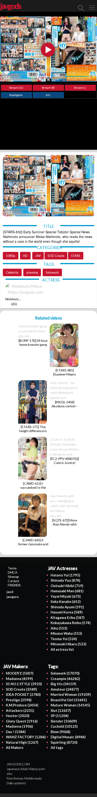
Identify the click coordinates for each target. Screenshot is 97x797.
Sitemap (13, 577)
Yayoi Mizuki (66, 596)
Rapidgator (16, 95)
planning (32, 272)
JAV (38, 256)
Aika (59, 628)
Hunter (17, 716)
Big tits (63, 684)
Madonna (19, 678)
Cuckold (64, 726)
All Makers (14, 747)
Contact (13, 581)
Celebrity (12, 272)
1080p (10, 256)
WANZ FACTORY (26, 737)
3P (60, 716)
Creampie (65, 678)
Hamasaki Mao (67, 591)
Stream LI (80, 87)
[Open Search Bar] (81, 8)
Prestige (19, 700)
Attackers (20, 710)
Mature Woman (70, 705)
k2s (48, 95)
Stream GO (16, 87)
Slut (61, 710)
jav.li (10, 592)
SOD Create (56, 256)
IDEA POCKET (23, 694)
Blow (60, 732)
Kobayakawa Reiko (71, 623)
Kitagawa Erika (68, 617)
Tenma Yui (64, 639)
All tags (57, 747)
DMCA (12, 572)
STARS (75, 256)
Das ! (16, 732)
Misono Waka (66, 633)
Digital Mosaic (68, 737)
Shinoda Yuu (65, 580)
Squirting (64, 742)
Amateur (65, 689)
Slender (64, 721)
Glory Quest (22, 721)
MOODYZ (19, 673)
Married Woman (71, 694)
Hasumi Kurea (67, 612)
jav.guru (13, 597)
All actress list (62, 649)
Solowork (52, 272)
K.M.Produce (22, 705)
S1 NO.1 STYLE (24, 684)
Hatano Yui (65, 575)
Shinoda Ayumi (67, 607)
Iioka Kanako (66, 601)
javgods (10, 6)
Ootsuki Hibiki (67, 586)
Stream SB (48, 87)
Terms (12, 568)
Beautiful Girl (69, 700)
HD (25, 256)
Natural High (22, 742)
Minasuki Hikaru (68, 644)
